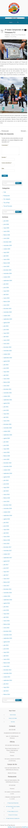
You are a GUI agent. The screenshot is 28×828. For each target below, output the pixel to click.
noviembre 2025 (7, 245)
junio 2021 (6, 410)
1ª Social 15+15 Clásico (13, 814)
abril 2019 (6, 491)
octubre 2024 (6, 277)
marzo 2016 (6, 620)
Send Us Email (13, 714)
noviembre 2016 (7, 592)
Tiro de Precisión (7, 206)
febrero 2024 (6, 301)
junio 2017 (6, 568)
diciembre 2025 (7, 242)
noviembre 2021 (7, 392)
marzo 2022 (6, 378)
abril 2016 (6, 617)
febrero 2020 (6, 455)
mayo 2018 (6, 529)
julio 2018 (5, 522)
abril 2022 (6, 375)
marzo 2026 (6, 231)
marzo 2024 (6, 298)
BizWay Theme (12, 827)
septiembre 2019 (7, 473)
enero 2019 (6, 501)
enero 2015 (6, 666)
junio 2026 (6, 224)
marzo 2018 (6, 536)
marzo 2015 (6, 659)
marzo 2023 (6, 340)
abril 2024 (6, 294)
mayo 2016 (6, 613)
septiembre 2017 (7, 557)
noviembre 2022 (7, 350)
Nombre (4, 157)
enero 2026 (6, 238)
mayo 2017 (6, 571)
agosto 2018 (6, 519)
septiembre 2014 (7, 680)
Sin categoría (6, 199)
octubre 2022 (6, 354)
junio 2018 (6, 526)
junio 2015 (6, 648)
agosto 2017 (6, 561)
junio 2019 (6, 484)
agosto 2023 (6, 322)
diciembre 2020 (7, 424)
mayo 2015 (6, 652)
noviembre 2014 (7, 673)
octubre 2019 (6, 470)
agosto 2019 (6, 477)
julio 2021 (5, 406)
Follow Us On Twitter (13, 718)
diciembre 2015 (7, 631)
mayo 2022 (6, 371)
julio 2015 (5, 645)
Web (3, 168)
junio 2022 (6, 368)
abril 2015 (6, 655)
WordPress (25, 827)
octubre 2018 (6, 512)
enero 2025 (6, 266)
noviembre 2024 (7, 273)
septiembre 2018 (7, 515)
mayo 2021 (6, 413)
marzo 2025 (6, 259)
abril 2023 (6, 336)
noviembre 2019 (7, 466)
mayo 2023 (6, 333)
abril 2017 (6, 575)
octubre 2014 (6, 677)
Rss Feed (13, 721)
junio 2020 (6, 445)
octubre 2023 (6, 315)
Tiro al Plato (13, 36)
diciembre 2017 (7, 547)
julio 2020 (5, 441)
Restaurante (6, 195)
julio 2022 (5, 364)
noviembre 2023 (7, 312)
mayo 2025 (6, 252)
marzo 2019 (6, 494)
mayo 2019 (6, 487)
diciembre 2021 (7, 389)
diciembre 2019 (7, 462)
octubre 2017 (6, 554)
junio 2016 (6, 610)
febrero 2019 (6, 498)
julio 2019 (5, 480)
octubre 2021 (6, 396)
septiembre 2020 (7, 434)
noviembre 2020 (7, 427)
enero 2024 (6, 305)
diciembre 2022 (7, 347)
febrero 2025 (6, 263)
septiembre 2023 (7, 319)
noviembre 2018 (7, 508)
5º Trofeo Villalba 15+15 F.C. (12, 811)
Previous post (4, 131)
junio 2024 (6, 287)
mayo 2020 (6, 448)
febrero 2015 (6, 662)
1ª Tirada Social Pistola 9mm (12, 803)
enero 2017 (6, 585)
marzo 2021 (6, 420)
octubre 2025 (6, 249)
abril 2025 (6, 256)
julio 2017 (5, 564)
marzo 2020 (6, 452)
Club (4, 192)
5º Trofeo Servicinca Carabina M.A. (13, 818)
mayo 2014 (6, 687)
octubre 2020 (6, 431)
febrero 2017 (6, 582)
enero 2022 (6, 385)
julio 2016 (5, 606)
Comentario (5, 145)
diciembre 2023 (7, 308)
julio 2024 (5, 284)
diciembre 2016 (7, 589)
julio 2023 (5, 326)
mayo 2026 (6, 228)
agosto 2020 (6, 438)
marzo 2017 (6, 578)
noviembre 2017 (7, 550)
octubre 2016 (6, 596)
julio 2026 (5, 221)
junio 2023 (6, 329)
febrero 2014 (6, 694)
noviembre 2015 (7, 634)
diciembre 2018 (7, 505)
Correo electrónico (7, 162)
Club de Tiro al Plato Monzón (18, 34)
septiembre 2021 (7, 399)
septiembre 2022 (7, 357)
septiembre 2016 (7, 599)
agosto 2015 (6, 641)
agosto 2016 (6, 603)
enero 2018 (6, 543)
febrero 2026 (6, 235)
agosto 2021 (6, 403)
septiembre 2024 (7, 280)
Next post (24, 131)
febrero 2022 (6, 382)
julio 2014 (5, 684)
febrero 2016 (6, 624)
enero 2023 (6, 343)
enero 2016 (6, 627)
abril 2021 (6, 417)
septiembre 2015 (7, 638)
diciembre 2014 (7, 669)
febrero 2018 (6, 540)
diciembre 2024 (7, 270)
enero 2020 (6, 459)
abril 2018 (6, 533)
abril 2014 (6, 691)
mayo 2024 (6, 291)
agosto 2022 (6, 361)
